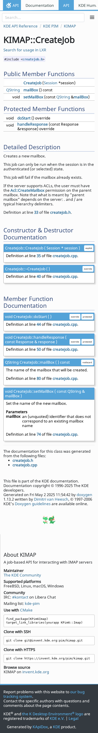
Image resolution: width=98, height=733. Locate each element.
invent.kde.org (35, 671)
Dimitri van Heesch (51, 499)
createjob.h (33, 59)
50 (39, 349)
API (16, 5)
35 (39, 255)
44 (39, 324)
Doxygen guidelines (33, 503)
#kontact (20, 597)
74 (39, 434)
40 (39, 276)
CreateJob (32, 82)
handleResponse (32, 124)
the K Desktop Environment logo (52, 713)
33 (36, 212)
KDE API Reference (20, 26)
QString (13, 90)
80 (39, 378)
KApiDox (40, 726)
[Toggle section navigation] (92, 17)
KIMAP (70, 26)
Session (50, 82)
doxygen (84, 494)
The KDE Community (22, 575)
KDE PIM (50, 26)
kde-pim (32, 603)
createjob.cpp (65, 255)
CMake (26, 610)
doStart (24, 118)
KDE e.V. (57, 718)
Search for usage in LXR (24, 49)
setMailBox (33, 96)
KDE (56, 726)
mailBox (30, 89)
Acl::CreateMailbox (27, 190)
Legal (73, 718)
